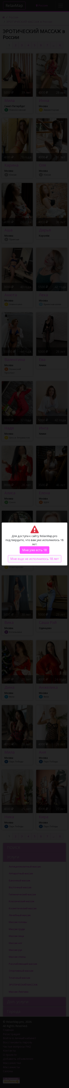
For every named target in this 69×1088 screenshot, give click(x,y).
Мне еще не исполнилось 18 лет (34, 559)
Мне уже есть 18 (34, 550)
